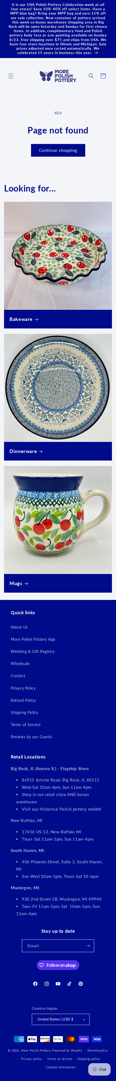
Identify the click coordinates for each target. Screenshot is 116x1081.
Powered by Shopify (67, 1050)
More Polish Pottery (36, 1050)
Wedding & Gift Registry (33, 651)
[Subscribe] (88, 945)
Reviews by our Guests (31, 736)
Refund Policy (23, 700)
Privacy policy (31, 1058)
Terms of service (59, 1058)
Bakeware (21, 319)
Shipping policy (88, 1058)
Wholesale (20, 663)
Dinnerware (23, 451)
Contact (18, 675)
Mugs (15, 583)
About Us (19, 627)
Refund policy (97, 1050)
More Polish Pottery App (33, 639)
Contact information (60, 1067)
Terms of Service (26, 724)
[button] (11, 76)
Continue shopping (58, 150)
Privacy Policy (23, 688)
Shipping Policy (24, 712)
